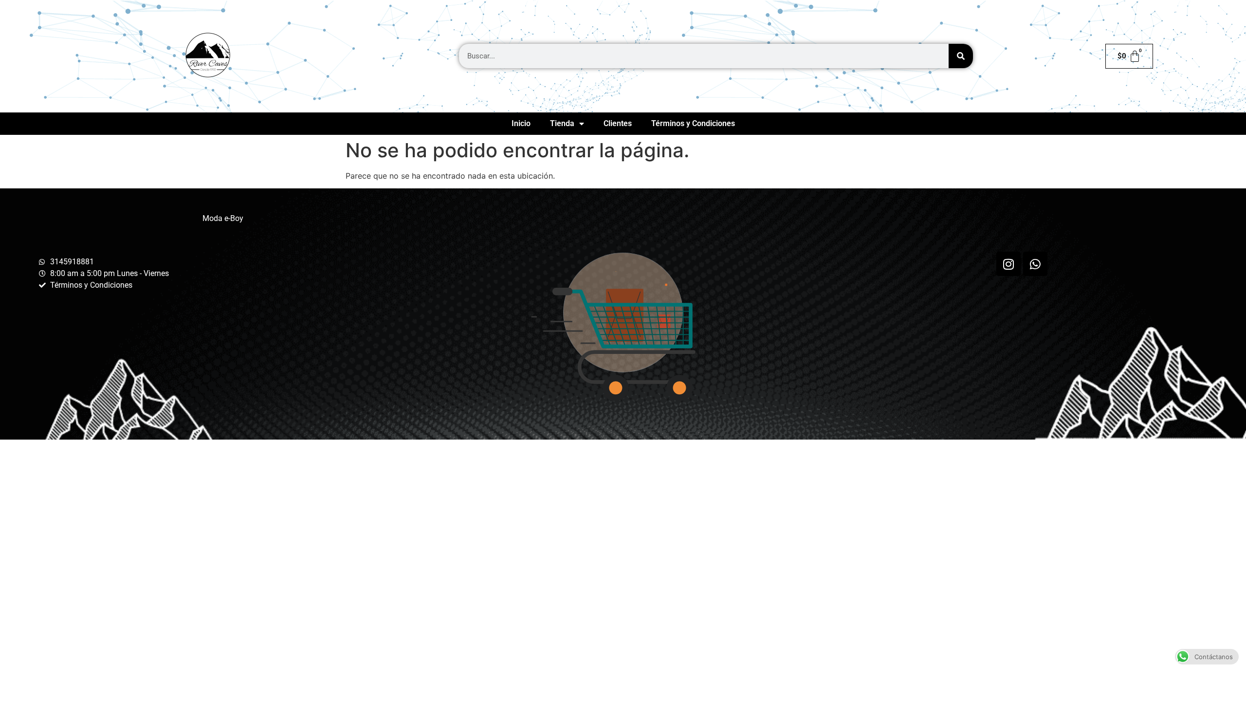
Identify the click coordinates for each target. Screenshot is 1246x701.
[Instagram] (1008, 264)
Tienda (562, 123)
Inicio (521, 123)
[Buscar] (961, 56)
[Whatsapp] (1035, 264)
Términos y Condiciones (693, 123)
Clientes (618, 123)
